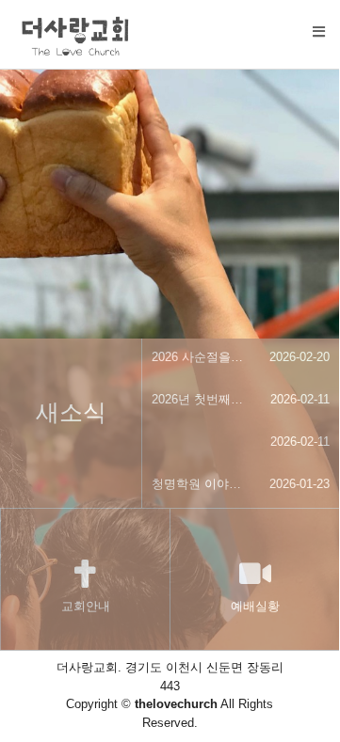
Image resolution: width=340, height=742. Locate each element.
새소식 (219, 116)
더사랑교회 (233, 166)
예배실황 (255, 606)
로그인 (219, 215)
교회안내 (85, 606)
